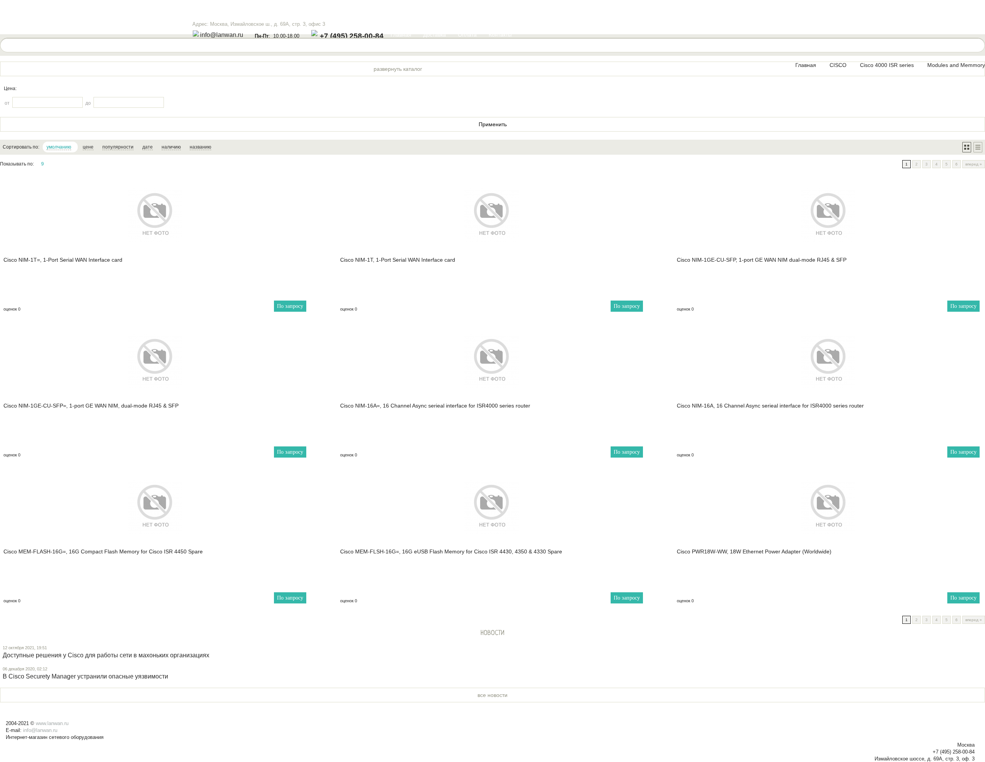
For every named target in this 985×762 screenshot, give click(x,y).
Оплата (467, 35)
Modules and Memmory (956, 65)
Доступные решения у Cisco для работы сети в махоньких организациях (106, 655)
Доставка (434, 35)
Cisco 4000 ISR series (887, 65)
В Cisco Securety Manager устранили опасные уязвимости (85, 676)
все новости (492, 695)
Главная (401, 35)
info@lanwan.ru (221, 35)
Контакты (500, 35)
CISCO (838, 65)
